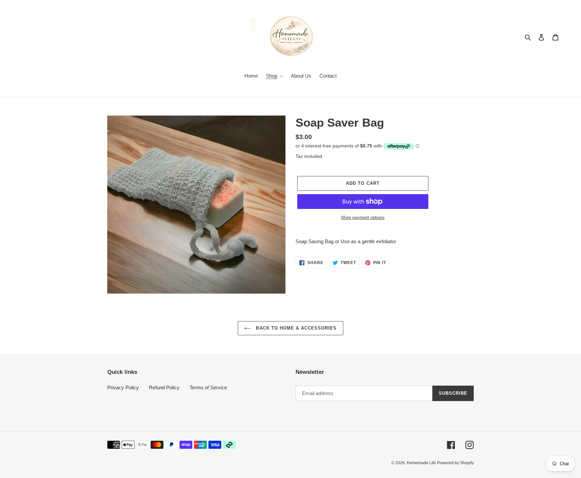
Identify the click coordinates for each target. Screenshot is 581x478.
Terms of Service (208, 387)
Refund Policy (164, 387)
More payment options (363, 217)
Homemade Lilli (421, 463)
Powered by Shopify (455, 463)
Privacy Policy (123, 387)
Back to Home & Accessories (295, 328)
